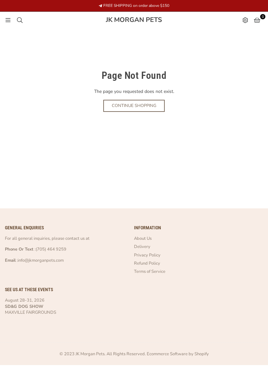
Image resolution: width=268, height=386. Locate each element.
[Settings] (245, 20)
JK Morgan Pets (149, 20)
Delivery (142, 247)
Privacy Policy (147, 255)
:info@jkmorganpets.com (40, 260)
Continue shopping (134, 106)
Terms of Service (149, 271)
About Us (143, 238)
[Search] (19, 20)
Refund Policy (147, 263)
